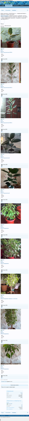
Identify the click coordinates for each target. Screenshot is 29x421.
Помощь (26, 415)
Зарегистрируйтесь (4, 15)
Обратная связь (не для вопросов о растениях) (16, 415)
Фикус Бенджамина (5, 228)
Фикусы (2, 51)
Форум (3, 5)
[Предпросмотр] (1, 61)
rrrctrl (2, 50)
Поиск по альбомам (4, 7)
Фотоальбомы (8, 5)
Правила (21, 5)
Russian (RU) (3, 415)
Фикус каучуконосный (5, 157)
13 (21, 406)
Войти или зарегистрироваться (6, 0)
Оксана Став (4, 381)
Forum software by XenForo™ (5, 417)
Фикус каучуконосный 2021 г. (6, 87)
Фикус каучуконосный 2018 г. (6, 52)
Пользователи (16, 5)
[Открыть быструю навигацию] (27, 10)
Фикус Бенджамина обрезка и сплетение (9, 298)
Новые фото (11, 7)
